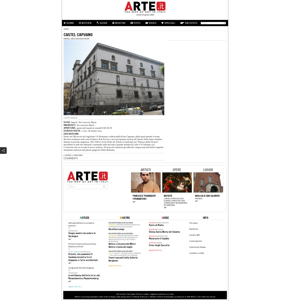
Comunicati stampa (197, 247)
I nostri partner (195, 241)
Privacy (138, 294)
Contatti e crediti (196, 253)
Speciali (169, 23)
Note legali (131, 294)
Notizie (87, 23)
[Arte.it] (145, 7)
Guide (103, 23)
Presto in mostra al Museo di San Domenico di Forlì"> (83, 252)
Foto (137, 23)
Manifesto (193, 229)
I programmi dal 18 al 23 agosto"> (84, 273)
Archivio (191, 23)
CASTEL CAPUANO (73, 155)
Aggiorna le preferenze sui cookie (162, 294)
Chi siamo (193, 223)
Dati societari (121, 294)
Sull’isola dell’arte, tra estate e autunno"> (82, 230)
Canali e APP (194, 235)
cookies (146, 294)
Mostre (120, 23)
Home (70, 23)
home (66, 29)
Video (152, 23)
